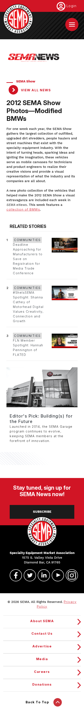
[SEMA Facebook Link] (14, 575)
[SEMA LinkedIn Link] (42, 575)
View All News (35, 90)
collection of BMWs (23, 209)
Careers (42, 672)
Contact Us (42, 634)
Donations (42, 684)
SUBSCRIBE (42, 512)
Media (42, 659)
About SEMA (42, 621)
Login (71, 6)
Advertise (42, 646)
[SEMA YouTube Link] (56, 575)
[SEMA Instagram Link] (70, 575)
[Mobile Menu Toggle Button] (72, 24)
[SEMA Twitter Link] (28, 575)
